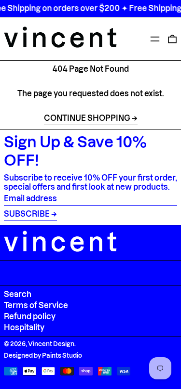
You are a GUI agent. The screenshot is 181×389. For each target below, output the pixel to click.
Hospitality (24, 327)
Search (17, 294)
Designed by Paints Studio (43, 355)
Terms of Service (36, 305)
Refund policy (30, 316)
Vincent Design (51, 343)
